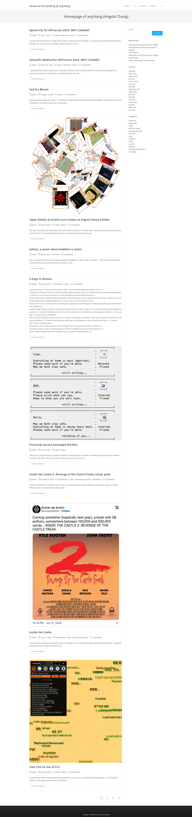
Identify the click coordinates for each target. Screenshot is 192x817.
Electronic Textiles (134, 128)
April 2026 (132, 71)
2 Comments (86, 65)
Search (131, 30)
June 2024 (132, 84)
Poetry (60, 95)
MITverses (65, 35)
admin (34, 35)
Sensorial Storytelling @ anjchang (49, 6)
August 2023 (133, 92)
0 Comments (84, 35)
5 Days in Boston (40, 279)
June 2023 (132, 94)
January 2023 (133, 102)
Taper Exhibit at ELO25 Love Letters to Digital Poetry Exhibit (69, 219)
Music (72, 35)
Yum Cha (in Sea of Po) (44, 767)
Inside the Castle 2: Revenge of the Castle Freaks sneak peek (69, 474)
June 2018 (132, 110)
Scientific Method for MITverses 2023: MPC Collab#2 (64, 60)
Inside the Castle (40, 632)
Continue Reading (39, 49)
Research (132, 147)
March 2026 (132, 74)
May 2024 (132, 87)
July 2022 (131, 105)
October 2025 (133, 76)
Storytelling (96, 479)
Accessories (132, 121)
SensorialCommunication (137, 149)
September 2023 (134, 89)
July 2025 (131, 79)
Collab (57, 35)
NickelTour (59, 284)
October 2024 (133, 81)
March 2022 (132, 107)
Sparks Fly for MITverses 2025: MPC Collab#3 (59, 30)
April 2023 (132, 100)
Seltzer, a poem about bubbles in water (55, 249)
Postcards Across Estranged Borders (53, 444)
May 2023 (132, 97)
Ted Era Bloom (39, 89)
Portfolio (131, 144)
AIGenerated (62, 479)
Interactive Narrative (83, 479)
